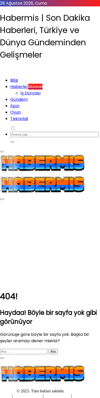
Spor (15, 106)
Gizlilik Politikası (28, 395)
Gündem (19, 99)
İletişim (79, 395)
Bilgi (14, 80)
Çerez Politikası (57, 395)
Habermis (8, 391)
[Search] (12, 142)
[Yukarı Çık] (2, 358)
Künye (6, 395)
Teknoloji (19, 119)
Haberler (26, 87)
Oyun (15, 112)
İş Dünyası (31, 93)
